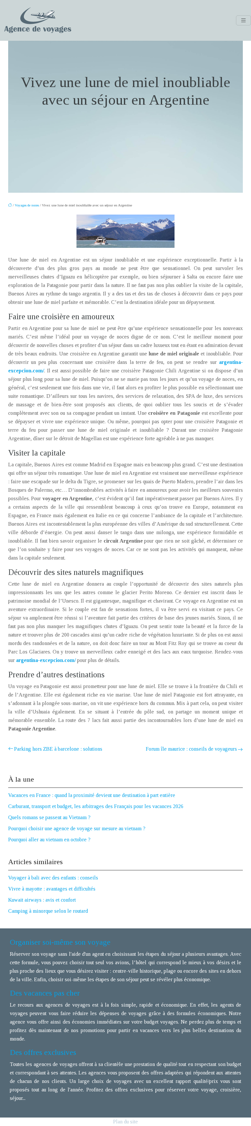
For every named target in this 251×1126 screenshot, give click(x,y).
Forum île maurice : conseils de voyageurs (191, 749)
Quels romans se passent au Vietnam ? (49, 817)
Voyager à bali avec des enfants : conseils (53, 877)
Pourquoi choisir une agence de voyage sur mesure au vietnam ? (76, 828)
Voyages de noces (27, 205)
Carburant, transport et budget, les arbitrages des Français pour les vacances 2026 (95, 806)
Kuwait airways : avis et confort (42, 900)
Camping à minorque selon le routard (48, 911)
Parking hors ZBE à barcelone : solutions (58, 749)
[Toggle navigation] (243, 20)
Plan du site (125, 1121)
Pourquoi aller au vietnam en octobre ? (49, 839)
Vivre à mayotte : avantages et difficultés (51, 889)
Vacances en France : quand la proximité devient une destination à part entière (91, 795)
